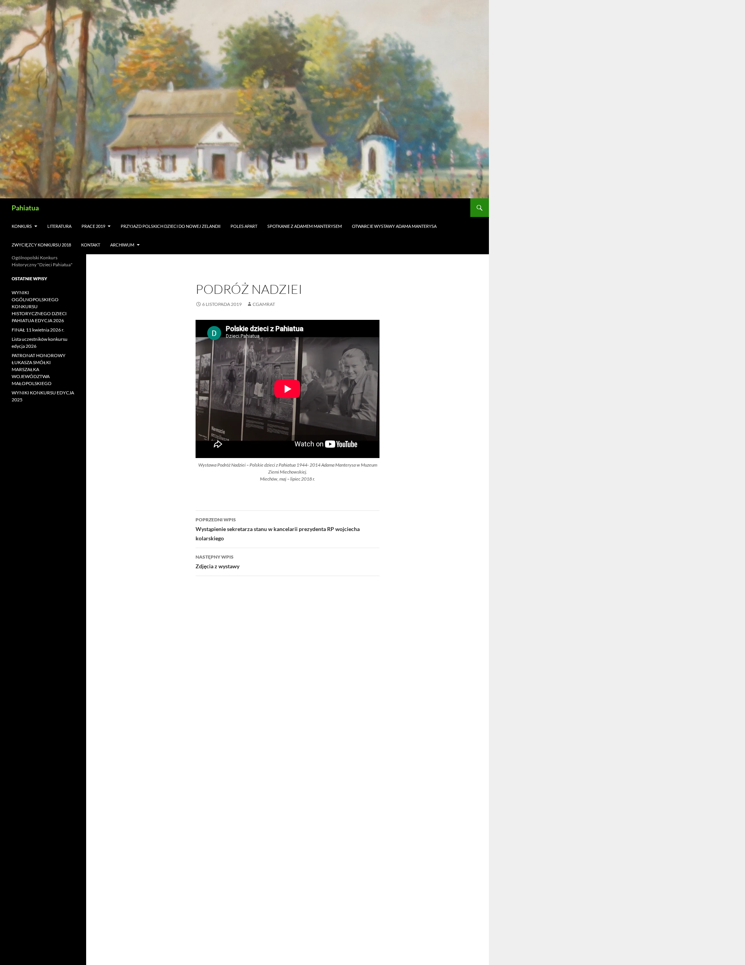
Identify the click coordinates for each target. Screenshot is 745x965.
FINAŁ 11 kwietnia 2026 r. (38, 330)
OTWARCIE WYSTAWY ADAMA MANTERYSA (394, 226)
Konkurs (22, 226)
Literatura (59, 226)
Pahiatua (25, 207)
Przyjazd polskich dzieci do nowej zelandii (170, 226)
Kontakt (90, 244)
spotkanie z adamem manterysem (304, 226)
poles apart (243, 226)
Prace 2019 (93, 226)
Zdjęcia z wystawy (217, 561)
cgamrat (264, 304)
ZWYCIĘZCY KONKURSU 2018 (41, 244)
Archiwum (122, 244)
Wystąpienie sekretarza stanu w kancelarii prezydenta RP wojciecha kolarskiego (278, 529)
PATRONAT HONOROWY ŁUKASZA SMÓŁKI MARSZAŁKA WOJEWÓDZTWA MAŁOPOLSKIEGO (39, 369)
